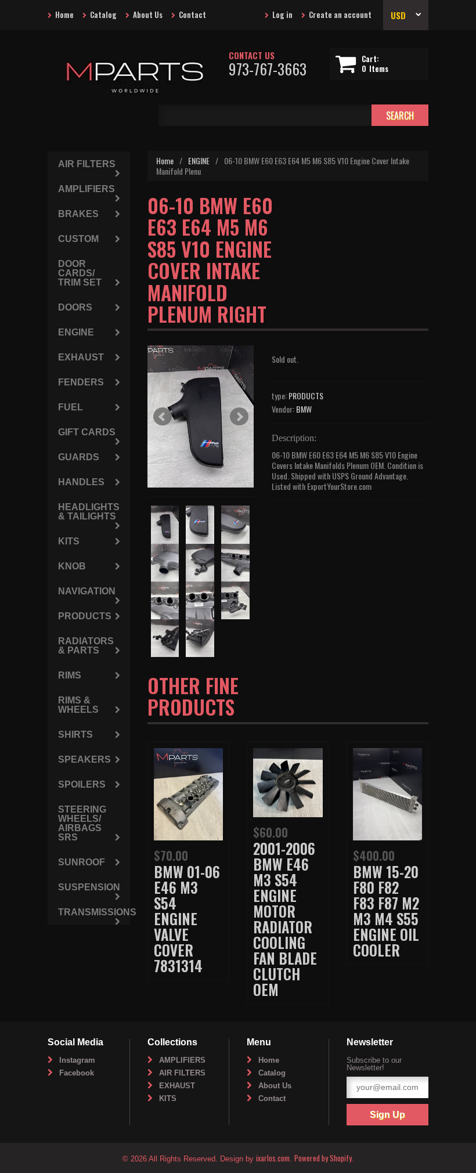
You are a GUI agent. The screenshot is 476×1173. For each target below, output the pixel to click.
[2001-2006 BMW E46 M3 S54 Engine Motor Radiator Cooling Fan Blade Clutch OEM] (288, 781)
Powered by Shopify (323, 1158)
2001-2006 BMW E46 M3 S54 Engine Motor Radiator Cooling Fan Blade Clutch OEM (285, 919)
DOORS (75, 307)
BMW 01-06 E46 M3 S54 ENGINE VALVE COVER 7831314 (187, 918)
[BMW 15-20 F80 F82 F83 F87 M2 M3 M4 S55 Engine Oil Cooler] (387, 792)
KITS (69, 541)
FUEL (70, 407)
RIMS (69, 675)
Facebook (76, 1073)
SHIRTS (75, 734)
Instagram (77, 1060)
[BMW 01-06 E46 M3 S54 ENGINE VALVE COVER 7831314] (188, 792)
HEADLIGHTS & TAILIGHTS (89, 511)
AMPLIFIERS (86, 189)
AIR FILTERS (87, 164)
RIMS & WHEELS (78, 704)
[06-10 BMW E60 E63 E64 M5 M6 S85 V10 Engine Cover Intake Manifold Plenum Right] (200, 416)
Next (239, 416)
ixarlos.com (273, 1158)
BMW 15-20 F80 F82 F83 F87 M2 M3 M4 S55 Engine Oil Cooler (386, 911)
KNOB (72, 566)
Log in (282, 14)
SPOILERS (82, 784)
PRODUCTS (306, 395)
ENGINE (199, 160)
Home (64, 14)
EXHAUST (81, 357)
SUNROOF (81, 862)
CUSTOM (78, 239)
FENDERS (81, 382)
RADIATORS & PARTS (86, 645)
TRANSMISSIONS (94, 912)
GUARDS (78, 457)
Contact (192, 14)
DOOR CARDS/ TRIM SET (80, 273)
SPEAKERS (84, 759)
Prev (162, 416)
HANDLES (81, 482)
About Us (148, 14)
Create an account (340, 14)
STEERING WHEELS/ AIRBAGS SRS (82, 823)
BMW (304, 409)
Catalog (103, 14)
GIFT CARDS (87, 432)
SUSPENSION (89, 887)
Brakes (78, 214)
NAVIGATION (87, 591)
